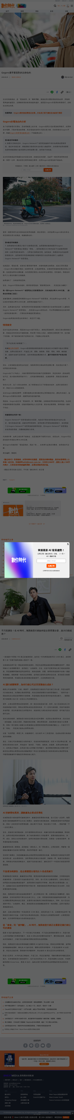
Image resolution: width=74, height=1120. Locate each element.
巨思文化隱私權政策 (54, 570)
